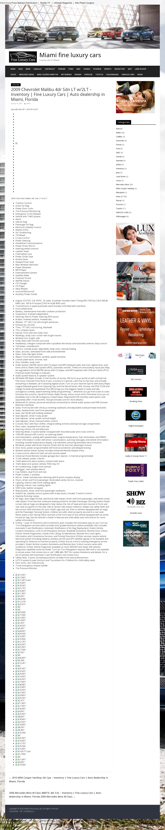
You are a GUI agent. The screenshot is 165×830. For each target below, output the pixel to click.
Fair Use (32, 820)
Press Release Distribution (24, 2)
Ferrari (61, 69)
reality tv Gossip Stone (134, 456)
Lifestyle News (88, 823)
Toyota (99, 74)
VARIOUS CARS (128, 74)
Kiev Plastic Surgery (84, 2)
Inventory (119, 69)
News (140, 74)
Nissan (78, 74)
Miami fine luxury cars (70, 55)
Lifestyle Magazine (63, 2)
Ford (70, 69)
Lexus (13, 74)
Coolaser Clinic (63, 820)
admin (28, 103)
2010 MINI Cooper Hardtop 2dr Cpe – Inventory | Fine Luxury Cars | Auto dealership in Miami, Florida (58, 779)
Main (13, 69)
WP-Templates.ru (27, 811)
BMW (28, 69)
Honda (87, 69)
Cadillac (37, 69)
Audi (20, 69)
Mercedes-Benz (26, 74)
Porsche (88, 74)
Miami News (126, 820)
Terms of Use (46, 820)
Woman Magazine (70, 823)
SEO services (136, 379)
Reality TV (45, 2)
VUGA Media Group (16, 820)
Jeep (130, 69)
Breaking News (136, 401)
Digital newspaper (136, 426)
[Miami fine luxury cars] (23, 52)
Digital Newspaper (29, 823)
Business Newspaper (92, 820)
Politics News (157, 823)
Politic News (103, 823)
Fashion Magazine (9, 823)
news (118, 196)
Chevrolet (50, 69)
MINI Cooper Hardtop (47, 74)
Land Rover (140, 69)
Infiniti (107, 69)
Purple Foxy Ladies (136, 481)
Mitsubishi (66, 74)
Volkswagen (112, 74)
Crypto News (111, 820)
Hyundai (97, 69)
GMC (78, 69)
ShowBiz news (136, 513)
